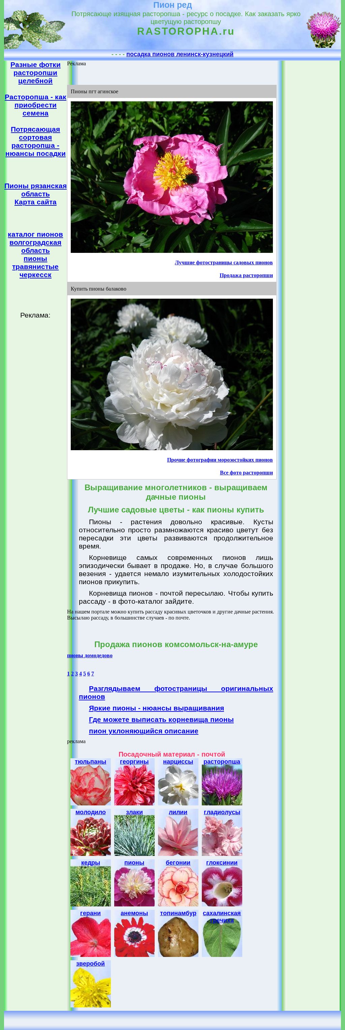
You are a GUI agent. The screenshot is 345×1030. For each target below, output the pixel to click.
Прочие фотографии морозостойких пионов (220, 460)
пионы (134, 862)
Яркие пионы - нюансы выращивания (156, 708)
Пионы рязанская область (35, 190)
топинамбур (178, 913)
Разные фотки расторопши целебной (35, 73)
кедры (90, 862)
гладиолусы (222, 812)
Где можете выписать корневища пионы (161, 719)
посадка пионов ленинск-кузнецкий (179, 54)
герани (90, 913)
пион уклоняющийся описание (143, 731)
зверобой (90, 963)
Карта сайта (35, 202)
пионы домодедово (90, 655)
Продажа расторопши (246, 275)
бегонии (178, 862)
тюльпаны (90, 761)
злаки (134, 812)
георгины (134, 761)
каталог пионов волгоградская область (35, 242)
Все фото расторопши (246, 472)
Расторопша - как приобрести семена (35, 105)
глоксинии (222, 862)
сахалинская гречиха (222, 917)
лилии (178, 812)
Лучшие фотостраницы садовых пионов (224, 262)
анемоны (134, 913)
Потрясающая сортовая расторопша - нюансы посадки (35, 141)
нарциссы (178, 761)
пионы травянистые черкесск (35, 266)
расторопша (221, 761)
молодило (90, 812)
